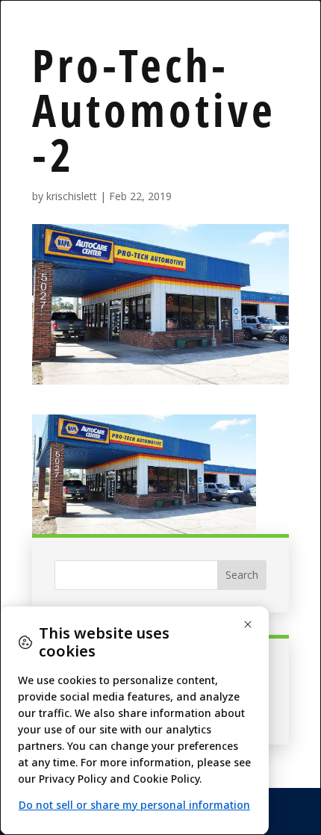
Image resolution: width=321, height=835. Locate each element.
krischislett (71, 196)
